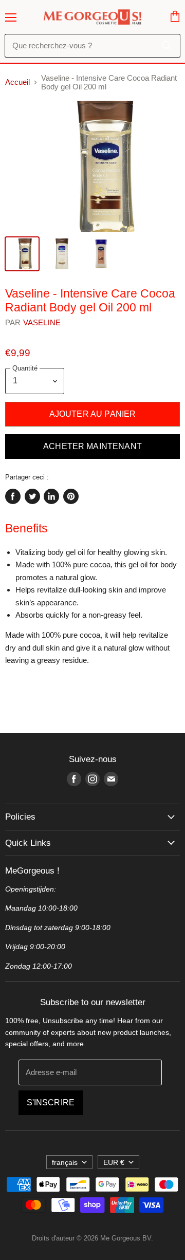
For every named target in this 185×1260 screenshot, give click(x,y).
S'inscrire (51, 1102)
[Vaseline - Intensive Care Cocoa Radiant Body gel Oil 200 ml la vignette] (22, 253)
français (65, 1162)
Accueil (17, 82)
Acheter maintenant (92, 446)
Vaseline (42, 322)
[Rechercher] (166, 46)
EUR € (113, 1162)
